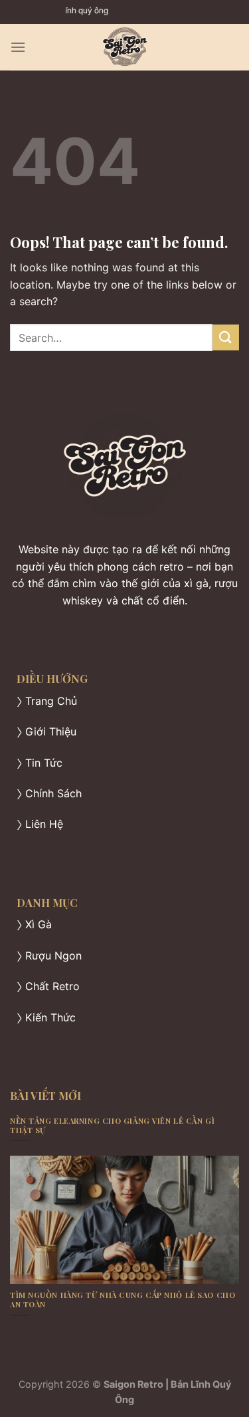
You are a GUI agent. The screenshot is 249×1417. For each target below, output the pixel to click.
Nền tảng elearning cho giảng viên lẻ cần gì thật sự (112, 1126)
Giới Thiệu (50, 731)
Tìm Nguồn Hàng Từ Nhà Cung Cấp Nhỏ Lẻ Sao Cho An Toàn (122, 1300)
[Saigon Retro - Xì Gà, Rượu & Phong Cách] (125, 47)
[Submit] (225, 337)
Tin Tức (43, 762)
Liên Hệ (44, 824)
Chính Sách (53, 793)
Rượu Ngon (53, 955)
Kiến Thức (50, 1017)
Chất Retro (52, 986)
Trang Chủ (51, 701)
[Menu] (18, 47)
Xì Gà (38, 924)
